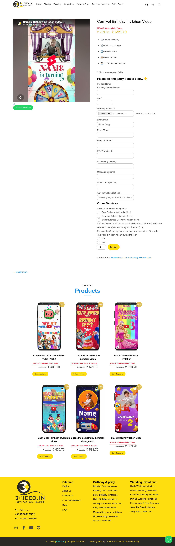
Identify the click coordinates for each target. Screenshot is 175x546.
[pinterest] (38, 528)
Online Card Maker (102, 520)
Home (38, 4)
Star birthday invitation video (126, 438)
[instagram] (16, 528)
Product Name (104, 84)
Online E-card (117, 4)
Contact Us (67, 495)
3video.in (60, 541)
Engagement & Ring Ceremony (145, 503)
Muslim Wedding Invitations (143, 490)
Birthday (47, 4)
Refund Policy (132, 541)
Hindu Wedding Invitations (142, 486)
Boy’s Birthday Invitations (105, 495)
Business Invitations (100, 4)
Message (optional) (106, 172)
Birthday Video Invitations (105, 490)
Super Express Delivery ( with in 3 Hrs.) (121, 220)
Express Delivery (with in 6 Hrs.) (117, 216)
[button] (23, 107)
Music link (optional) (106, 182)
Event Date (103, 120)
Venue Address (104, 140)
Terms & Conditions (115, 541)
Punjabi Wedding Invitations (143, 499)
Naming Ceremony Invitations (107, 503)
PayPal (65, 486)
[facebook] (24, 528)
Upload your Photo (106, 108)
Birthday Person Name (108, 87)
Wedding (57, 4)
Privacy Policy (97, 541)
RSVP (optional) (104, 151)
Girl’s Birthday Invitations (105, 499)
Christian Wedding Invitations (144, 494)
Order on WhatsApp (23, 107)
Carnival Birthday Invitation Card (137, 257)
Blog (64, 505)
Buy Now (113, 247)
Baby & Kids (69, 4)
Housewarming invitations (105, 516)
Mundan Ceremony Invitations (107, 512)
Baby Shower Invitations (104, 507)
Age (99, 98)
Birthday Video (117, 257)
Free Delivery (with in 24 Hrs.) (116, 212)
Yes (103, 242)
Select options (40, 374)
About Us (66, 491)
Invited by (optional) (106, 161)
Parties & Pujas (82, 4)
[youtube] (31, 528)
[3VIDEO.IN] (22, 4)
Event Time (103, 130)
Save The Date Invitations (142, 507)
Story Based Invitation (140, 511)
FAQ (64, 510)
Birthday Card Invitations (105, 486)
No (103, 238)
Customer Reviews (71, 500)
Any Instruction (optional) (109, 193)
